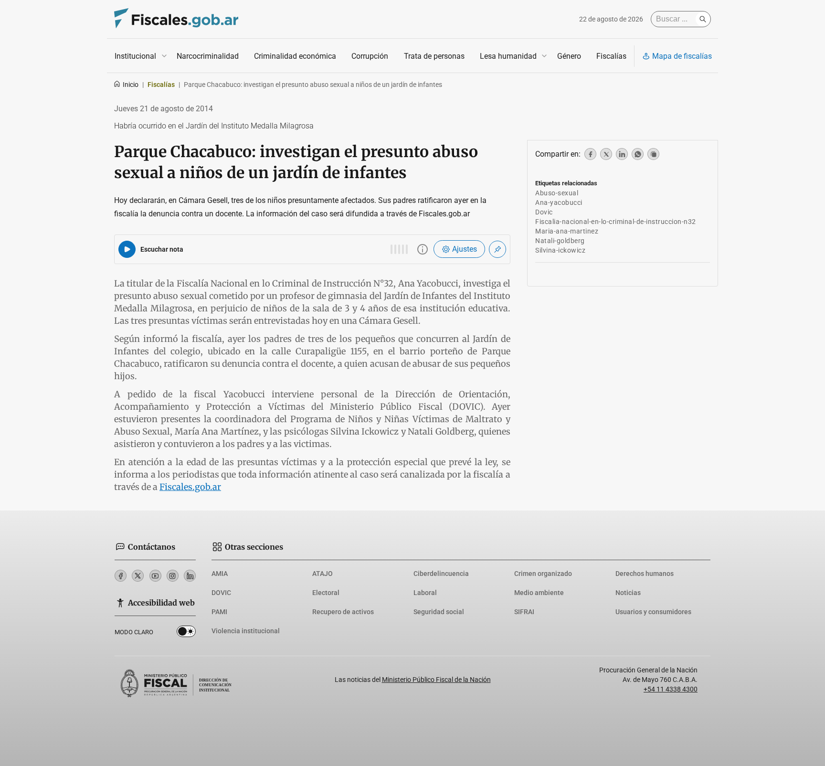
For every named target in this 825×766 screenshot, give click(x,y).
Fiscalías (611, 56)
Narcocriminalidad (208, 56)
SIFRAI (524, 612)
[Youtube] (155, 576)
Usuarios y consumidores (653, 612)
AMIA (220, 573)
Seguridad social (438, 612)
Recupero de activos (343, 612)
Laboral (425, 592)
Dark (186, 633)
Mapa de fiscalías (682, 56)
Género (569, 56)
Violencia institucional (246, 631)
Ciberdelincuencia (441, 573)
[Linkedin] (190, 576)
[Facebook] (121, 576)
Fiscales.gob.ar (190, 486)
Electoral (325, 592)
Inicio (130, 84)
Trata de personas (434, 56)
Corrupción (369, 56)
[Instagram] (173, 576)
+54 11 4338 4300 (671, 689)
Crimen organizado (543, 573)
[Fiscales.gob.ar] (176, 19)
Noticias (628, 592)
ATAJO (322, 573)
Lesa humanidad (508, 56)
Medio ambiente (539, 592)
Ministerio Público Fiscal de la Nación (436, 679)
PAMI (219, 612)
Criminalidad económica (295, 56)
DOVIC (221, 592)
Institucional (135, 56)
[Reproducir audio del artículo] (127, 249)
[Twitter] (138, 576)
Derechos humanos (644, 573)
